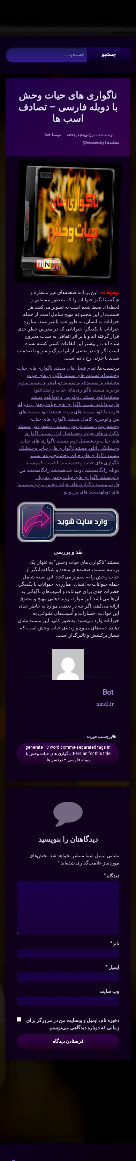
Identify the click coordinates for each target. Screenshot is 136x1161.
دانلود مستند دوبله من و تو (81, 397)
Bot (47, 135)
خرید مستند (97, 383)
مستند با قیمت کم (55, 463)
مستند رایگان (51, 470)
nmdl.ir (105, 704)
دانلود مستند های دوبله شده (79, 412)
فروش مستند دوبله (64, 426)
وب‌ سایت (109, 991)
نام (114, 944)
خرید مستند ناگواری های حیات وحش (80, 390)
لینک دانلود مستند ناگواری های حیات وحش (68, 448)
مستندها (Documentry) (101, 142)
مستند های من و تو (82, 492)
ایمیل (112, 967)
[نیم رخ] (68, 664)
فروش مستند (96, 426)
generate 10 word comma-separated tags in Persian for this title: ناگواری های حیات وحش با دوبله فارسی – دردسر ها (68, 753)
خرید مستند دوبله (69, 383)
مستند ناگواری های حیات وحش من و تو (68, 485)
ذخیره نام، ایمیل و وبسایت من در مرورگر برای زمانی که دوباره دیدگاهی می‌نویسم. (72, 1024)
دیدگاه (111, 876)
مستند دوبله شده (80, 470)
